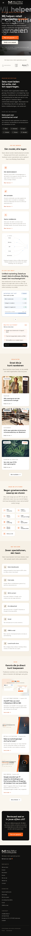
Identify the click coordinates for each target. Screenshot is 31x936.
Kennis (3, 875)
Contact (4, 883)
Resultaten (4, 872)
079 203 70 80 (5, 916)
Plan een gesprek (9, 38)
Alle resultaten (15, 474)
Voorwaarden (9, 930)
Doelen (3, 870)
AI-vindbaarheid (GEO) (7, 900)
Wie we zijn (4, 878)
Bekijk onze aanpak (10, 42)
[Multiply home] (15, 2)
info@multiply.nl (6, 913)
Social (3, 902)
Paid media (4, 894)
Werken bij (4, 880)
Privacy (3, 930)
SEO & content (5, 897)
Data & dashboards (6, 892)
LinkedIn (4, 920)
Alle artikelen (14, 800)
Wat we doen (5, 867)
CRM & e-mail (5, 905)
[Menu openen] (3, 2)
